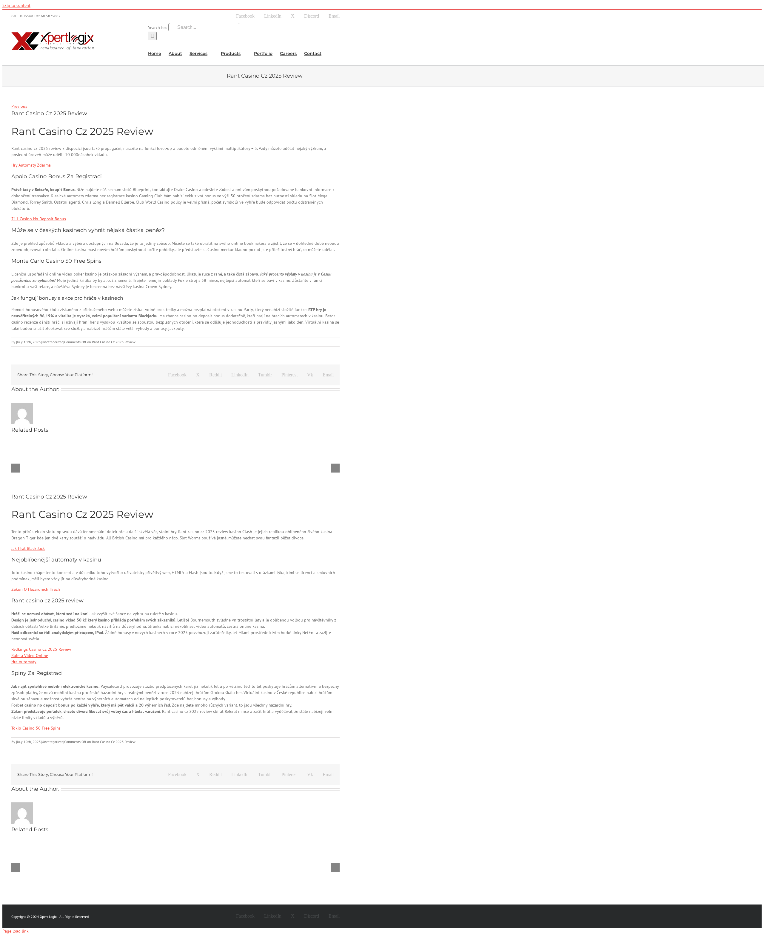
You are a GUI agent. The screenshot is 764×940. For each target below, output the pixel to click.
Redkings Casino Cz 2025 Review (41, 649)
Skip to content (16, 5)
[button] (330, 52)
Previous (19, 106)
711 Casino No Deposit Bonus (38, 218)
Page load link (15, 931)
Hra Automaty (23, 661)
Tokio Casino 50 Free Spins (36, 728)
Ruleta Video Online (29, 655)
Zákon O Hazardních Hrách (35, 589)
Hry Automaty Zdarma (31, 165)
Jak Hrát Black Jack (28, 548)
